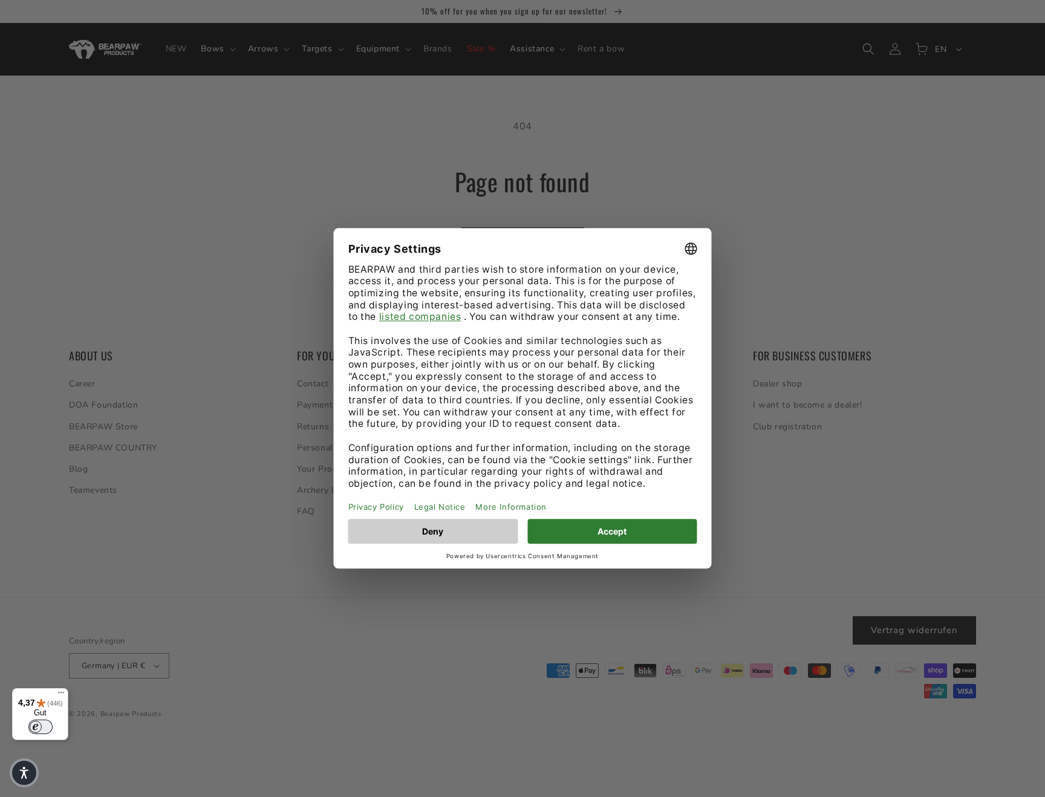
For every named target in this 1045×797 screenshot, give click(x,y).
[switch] (40, 727)
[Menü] (61, 695)
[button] (24, 772)
